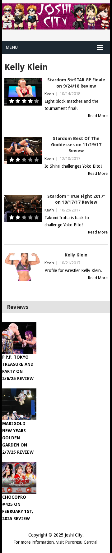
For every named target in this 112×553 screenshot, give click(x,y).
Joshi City (73, 535)
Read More (98, 115)
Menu (12, 47)
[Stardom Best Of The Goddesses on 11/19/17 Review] (22, 150)
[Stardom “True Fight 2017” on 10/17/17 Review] (22, 208)
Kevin (49, 93)
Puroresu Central (81, 542)
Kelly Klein (76, 254)
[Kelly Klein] (22, 267)
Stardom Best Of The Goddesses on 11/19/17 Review (76, 144)
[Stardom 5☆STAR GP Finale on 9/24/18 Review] (22, 92)
